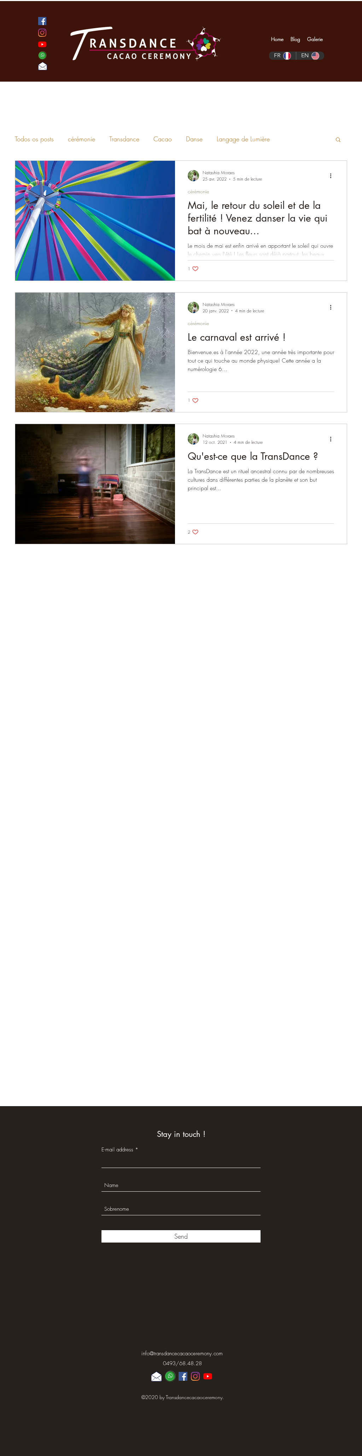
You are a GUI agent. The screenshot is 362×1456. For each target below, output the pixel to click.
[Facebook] (42, 21)
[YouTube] (42, 44)
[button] (338, 140)
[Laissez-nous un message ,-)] (42, 66)
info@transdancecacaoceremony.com (182, 1353)
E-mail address (117, 1149)
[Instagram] (42, 33)
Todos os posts (34, 139)
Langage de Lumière (243, 139)
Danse (194, 139)
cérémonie (81, 139)
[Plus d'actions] (333, 175)
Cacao (162, 139)
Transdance (124, 139)
